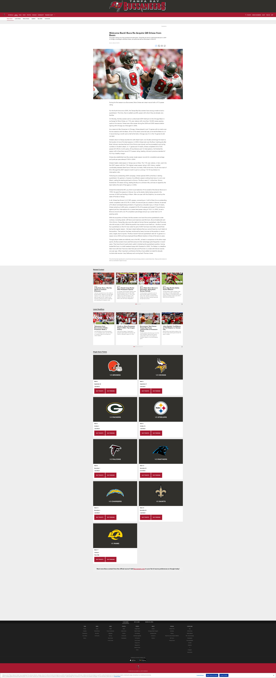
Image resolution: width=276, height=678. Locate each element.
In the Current (110, 640)
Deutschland (189, 652)
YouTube (189, 642)
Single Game (137, 628)
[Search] (245, 15)
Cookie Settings (200, 675)
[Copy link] (165, 46)
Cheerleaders (123, 638)
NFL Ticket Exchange (190, 635)
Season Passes (137, 630)
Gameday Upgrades (137, 635)
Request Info (137, 645)
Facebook (190, 645)
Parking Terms (172, 640)
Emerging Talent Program (153, 630)
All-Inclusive (137, 638)
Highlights (110, 633)
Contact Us (153, 635)
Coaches (84, 630)
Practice (123, 633)
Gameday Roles (153, 633)
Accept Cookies (223, 675)
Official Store (189, 630)
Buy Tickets (99, 391)
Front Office (85, 635)
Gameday (172, 630)
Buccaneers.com (139, 569)
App (190, 628)
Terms (137, 649)
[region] (138, 675)
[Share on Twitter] (159, 46)
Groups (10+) (137, 642)
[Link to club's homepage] (4, 14)
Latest (97, 628)
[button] (136, 304)
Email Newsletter (190, 640)
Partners (153, 638)
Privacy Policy (117, 676)
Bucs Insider (110, 638)
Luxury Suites (137, 640)
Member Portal (137, 647)
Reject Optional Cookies (212, 675)
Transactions (84, 633)
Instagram (190, 649)
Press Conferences (110, 630)
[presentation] (182, 304)
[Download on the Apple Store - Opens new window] (132, 660)
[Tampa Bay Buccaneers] (138, 666)
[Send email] (162, 46)
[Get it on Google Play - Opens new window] (142, 661)
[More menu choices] (54, 14)
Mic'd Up (110, 635)
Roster (85, 628)
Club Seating (137, 633)
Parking (171, 633)
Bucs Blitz (97, 633)
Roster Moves (97, 630)
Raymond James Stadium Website (172, 635)
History (84, 638)
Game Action (123, 630)
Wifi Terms (172, 638)
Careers (153, 628)
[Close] (273, 675)
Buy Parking (111, 391)
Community (97, 635)
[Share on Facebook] (156, 46)
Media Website (190, 633)
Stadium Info (171, 628)
